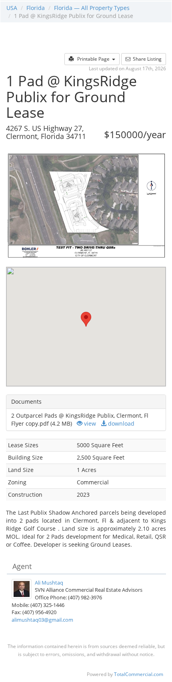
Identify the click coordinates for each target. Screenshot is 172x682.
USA (11, 8)
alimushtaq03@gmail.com (42, 619)
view (89, 423)
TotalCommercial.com (138, 674)
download (120, 423)
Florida (35, 8)
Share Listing (146, 59)
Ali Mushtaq (49, 582)
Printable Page (93, 59)
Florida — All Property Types (92, 8)
